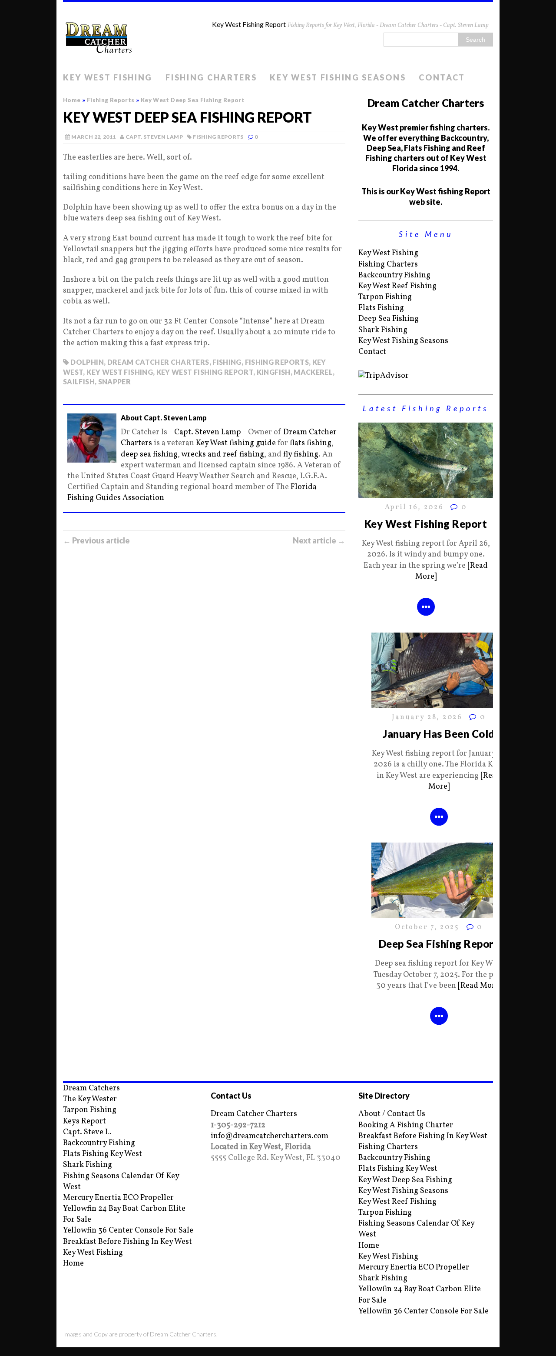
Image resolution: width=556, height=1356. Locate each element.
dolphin (87, 362)
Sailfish (79, 381)
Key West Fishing (107, 77)
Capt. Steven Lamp (154, 136)
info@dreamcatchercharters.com (269, 1136)
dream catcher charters (158, 362)
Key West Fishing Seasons (338, 77)
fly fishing (300, 454)
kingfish (274, 372)
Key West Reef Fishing (397, 286)
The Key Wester (90, 1099)
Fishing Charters (211, 77)
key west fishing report (204, 372)
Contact (442, 77)
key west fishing (119, 372)
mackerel (313, 372)
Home (73, 1263)
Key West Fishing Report (425, 523)
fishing (227, 362)
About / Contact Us (391, 1114)
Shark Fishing (382, 330)
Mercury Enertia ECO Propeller (118, 1198)
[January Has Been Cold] (438, 702)
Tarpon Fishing (385, 297)
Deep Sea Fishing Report (439, 943)
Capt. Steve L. (87, 1132)
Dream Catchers (91, 1088)
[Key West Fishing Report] (425, 492)
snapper (114, 381)
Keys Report (84, 1121)
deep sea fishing (149, 454)
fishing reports (277, 362)
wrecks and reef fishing (222, 454)
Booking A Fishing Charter (405, 1125)
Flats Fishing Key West (102, 1154)
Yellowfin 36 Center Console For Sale (128, 1230)
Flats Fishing (381, 308)
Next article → (319, 540)
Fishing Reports (218, 136)
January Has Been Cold (438, 733)
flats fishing (310, 443)
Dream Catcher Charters (254, 1114)
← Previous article (96, 540)
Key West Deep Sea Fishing (405, 1180)
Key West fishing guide (236, 443)
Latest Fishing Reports (426, 408)
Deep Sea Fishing (388, 318)
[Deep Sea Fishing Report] (438, 912)
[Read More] (479, 985)
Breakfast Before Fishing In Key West (127, 1241)
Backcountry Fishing (394, 275)
